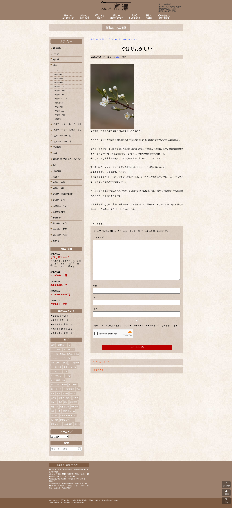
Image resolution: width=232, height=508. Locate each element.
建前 (60, 402)
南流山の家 (59, 103)
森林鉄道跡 (64, 407)
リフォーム (59, 70)
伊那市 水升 (59, 200)
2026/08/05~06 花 (60, 294)
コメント (98, 237)
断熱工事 (54, 407)
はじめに (57, 48)
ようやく (99, 370)
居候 (55, 153)
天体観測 (57, 147)
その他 (56, 59)
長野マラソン (56, 424)
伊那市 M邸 (60, 91)
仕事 (55, 65)
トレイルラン (56, 371)
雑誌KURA (68, 424)
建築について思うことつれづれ (67, 159)
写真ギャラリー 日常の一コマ (67, 130)
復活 (54, 316)
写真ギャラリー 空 (62, 135)
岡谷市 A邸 (59, 111)
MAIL (226, 502)
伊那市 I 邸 (59, 87)
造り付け (54, 420)
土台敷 (65, 393)
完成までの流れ (116, 16)
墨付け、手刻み (65, 398)
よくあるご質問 (134, 16)
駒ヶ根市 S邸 (60, 235)
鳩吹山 (77, 424)
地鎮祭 (72, 393)
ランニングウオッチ (59, 385)
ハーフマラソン (57, 376)
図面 (58, 393)
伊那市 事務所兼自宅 (63, 194)
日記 (117, 57)
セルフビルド (56, 367)
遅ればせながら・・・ (105, 362)
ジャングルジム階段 (59, 363)
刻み (78, 389)
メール (96, 297)
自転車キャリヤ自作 (68, 415)
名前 (95, 285)
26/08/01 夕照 (58, 304)
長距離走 (57, 171)
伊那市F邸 (59, 74)
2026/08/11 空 (58, 285)
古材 (53, 393)
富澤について (84, 16)
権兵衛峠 (74, 407)
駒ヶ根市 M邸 (60, 229)
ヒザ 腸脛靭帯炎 (58, 380)
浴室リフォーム (69, 411)
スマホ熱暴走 (74, 363)
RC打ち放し (61, 345)
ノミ (65, 371)
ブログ (149, 16)
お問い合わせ (164, 16)
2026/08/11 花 (58, 275)
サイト (96, 309)
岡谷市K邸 (59, 107)
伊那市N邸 (59, 78)
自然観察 (57, 217)
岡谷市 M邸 (60, 115)
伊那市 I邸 (58, 188)
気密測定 (56, 333)
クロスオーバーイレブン (60, 358)
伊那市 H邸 (59, 182)
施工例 (99, 16)
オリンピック (69, 349)
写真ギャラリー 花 (62, 141)
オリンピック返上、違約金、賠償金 (65, 354)
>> (109, 39)
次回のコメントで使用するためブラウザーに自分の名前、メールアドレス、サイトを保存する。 (136, 325)
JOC (53, 345)
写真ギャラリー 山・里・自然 (67, 124)
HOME (226, 494)
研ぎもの (54, 415)
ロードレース (56, 389)
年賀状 (75, 398)
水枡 (58, 411)
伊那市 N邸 (59, 95)
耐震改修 (58, 119)
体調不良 (56, 324)
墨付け (53, 398)
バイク (68, 376)
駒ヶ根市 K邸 (60, 223)
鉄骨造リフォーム (67, 420)
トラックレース (70, 367)
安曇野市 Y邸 (60, 206)
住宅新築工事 (69, 389)
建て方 (53, 402)
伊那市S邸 (59, 83)
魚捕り (56, 176)
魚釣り (56, 241)
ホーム (68, 16)
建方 (66, 402)
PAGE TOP (226, 486)
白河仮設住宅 (59, 212)
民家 (53, 411)
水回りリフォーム (60, 257)
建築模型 (73, 402)
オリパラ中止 (56, 349)
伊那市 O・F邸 (61, 99)
